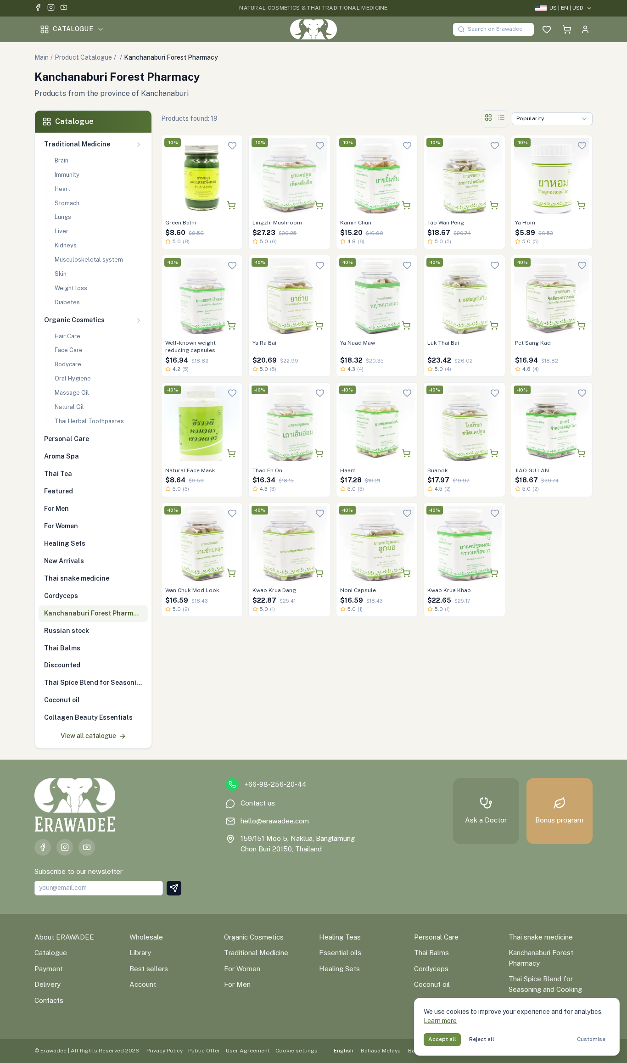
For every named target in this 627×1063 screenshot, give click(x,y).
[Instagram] (51, 8)
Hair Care (67, 336)
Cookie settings (296, 1050)
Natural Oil (69, 406)
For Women (242, 969)
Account (142, 984)
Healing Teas (340, 937)
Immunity (67, 174)
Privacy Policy (164, 1050)
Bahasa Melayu (381, 1050)
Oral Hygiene (73, 378)
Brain (61, 160)
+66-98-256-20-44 (275, 784)
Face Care (69, 350)
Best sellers (148, 969)
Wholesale (146, 937)
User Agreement (248, 1050)
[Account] (585, 29)
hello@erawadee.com (275, 821)
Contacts (48, 1000)
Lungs (63, 216)
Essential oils (340, 953)
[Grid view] (488, 119)
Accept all (442, 1039)
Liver (61, 231)
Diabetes (67, 302)
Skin (61, 273)
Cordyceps (431, 969)
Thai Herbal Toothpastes (89, 421)
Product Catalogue (83, 57)
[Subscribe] (174, 888)
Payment (48, 969)
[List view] (501, 119)
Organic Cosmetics (254, 937)
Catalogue (73, 29)
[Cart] (567, 29)
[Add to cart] (231, 205)
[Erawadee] (313, 29)
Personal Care (436, 937)
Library (140, 953)
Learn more (440, 1020)
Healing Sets (339, 969)
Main (41, 57)
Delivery (47, 984)
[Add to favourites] (232, 145)
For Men (237, 984)
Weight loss (71, 288)
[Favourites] (546, 29)
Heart (62, 188)
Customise (591, 1039)
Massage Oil (72, 392)
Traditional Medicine (256, 953)
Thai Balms (431, 953)
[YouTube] (63, 8)
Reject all (481, 1039)
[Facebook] (38, 8)
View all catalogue (88, 735)
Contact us (258, 803)
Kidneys (66, 245)
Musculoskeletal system (89, 259)
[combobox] (552, 118)
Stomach (67, 203)
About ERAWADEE (64, 937)
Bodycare (68, 364)
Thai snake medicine (541, 937)
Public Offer (204, 1050)
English (343, 1050)
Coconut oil (432, 984)
